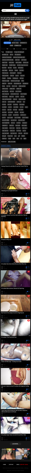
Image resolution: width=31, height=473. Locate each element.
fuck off (22, 75)
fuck (14, 138)
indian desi (12, 88)
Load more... (15, 443)
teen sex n (24, 128)
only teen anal (22, 99)
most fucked (23, 93)
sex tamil (21, 109)
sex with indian (5, 120)
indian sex (19, 88)
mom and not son (15, 93)
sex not (4, 109)
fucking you (15, 78)
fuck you (19, 73)
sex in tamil (10, 117)
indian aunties (22, 86)
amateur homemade (6, 57)
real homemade (11, 101)
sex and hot (16, 114)
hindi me (4, 83)
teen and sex (5, 130)
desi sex (11, 70)
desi (15, 135)
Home (4, 464)
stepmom (24, 122)
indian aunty (5, 88)
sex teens (10, 112)
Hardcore (4, 138)
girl (19, 135)
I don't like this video (12, 40)
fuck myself (12, 73)
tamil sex (11, 125)
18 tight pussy (9, 52)
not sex (22, 96)
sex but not (23, 114)
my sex (17, 96)
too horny (19, 130)
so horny (18, 122)
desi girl (4, 135)
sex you (16, 112)
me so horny (18, 91)
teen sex (18, 128)
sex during (22, 104)
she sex (13, 122)
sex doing (15, 104)
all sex (11, 54)
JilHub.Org (14, 470)
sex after (4, 114)
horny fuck (10, 135)
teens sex (12, 130)
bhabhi (23, 135)
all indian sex (5, 54)
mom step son (5, 93)
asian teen (4, 62)
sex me (21, 107)
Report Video (15, 42)
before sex (25, 62)
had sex (21, 78)
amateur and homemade (7, 59)
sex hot (10, 107)
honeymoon (25, 83)
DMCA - (22, 464)
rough (9, 138)
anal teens (23, 59)
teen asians (5, 128)
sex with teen (21, 120)
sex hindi (4, 107)
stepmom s (5, 125)
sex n (26, 107)
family (16, 70)
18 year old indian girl (19, 52)
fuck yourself (5, 75)
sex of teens (25, 117)
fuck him (21, 70)
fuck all (12, 75)
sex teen (4, 112)
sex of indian (17, 117)
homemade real (17, 83)
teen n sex (12, 128)
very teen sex (14, 133)
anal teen (17, 59)
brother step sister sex (22, 65)
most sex (11, 96)
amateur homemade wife (19, 57)
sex (24, 101)
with (18, 138)
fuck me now (5, 73)
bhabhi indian (12, 65)
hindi (23, 80)
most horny (4, 96)
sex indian (16, 107)
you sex (20, 133)
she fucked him (5, 122)
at (21, 138)
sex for (3, 117)
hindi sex (10, 83)
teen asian (24, 125)
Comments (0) (17, 45)
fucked (3, 78)
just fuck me (5, 91)
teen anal (18, 125)
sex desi (9, 104)
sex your (22, 112)
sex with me (13, 120)
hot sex (8, 86)
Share (11, 45)
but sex (10, 67)
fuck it (17, 75)
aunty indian (18, 62)
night (25, 138)
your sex (26, 133)
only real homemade (6, 99)
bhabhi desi (4, 65)
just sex (12, 91)
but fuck (4, 67)
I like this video (10, 40)
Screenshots (23, 42)
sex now (9, 109)
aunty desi (11, 62)
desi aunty (20, 67)
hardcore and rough (15, 80)
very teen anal (5, 133)
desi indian (4, 70)
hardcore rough (5, 80)
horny (3, 86)
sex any (4, 104)
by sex (14, 67)
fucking (9, 78)
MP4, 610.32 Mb (11, 141)
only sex (15, 99)
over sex (4, 101)
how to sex (14, 86)
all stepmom (18, 54)
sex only (15, 109)
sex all (9, 114)
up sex (24, 130)
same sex (19, 101)
